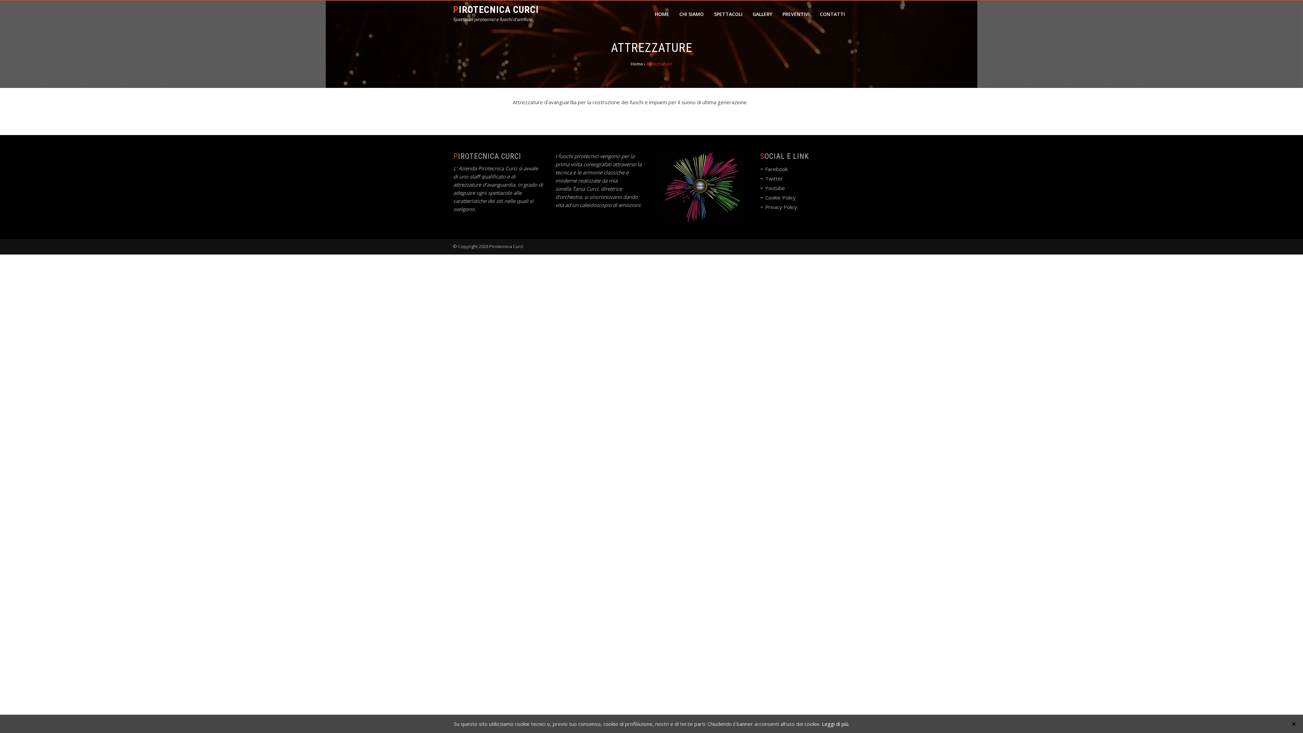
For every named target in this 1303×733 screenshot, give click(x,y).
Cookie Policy (780, 197)
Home (662, 14)
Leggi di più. (835, 723)
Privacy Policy (781, 207)
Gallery (762, 14)
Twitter (774, 178)
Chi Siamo (691, 14)
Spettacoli (728, 14)
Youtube (775, 188)
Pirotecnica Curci (496, 9)
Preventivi (796, 14)
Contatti (832, 14)
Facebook (776, 169)
